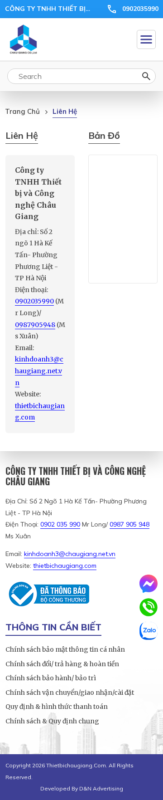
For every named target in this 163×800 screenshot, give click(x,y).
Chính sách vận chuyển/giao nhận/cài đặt (69, 692)
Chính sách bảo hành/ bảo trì (50, 678)
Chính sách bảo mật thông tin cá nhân (65, 649)
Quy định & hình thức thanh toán (56, 706)
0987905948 (35, 325)
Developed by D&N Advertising (81, 788)
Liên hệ (65, 111)
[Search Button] (146, 76)
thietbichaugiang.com (64, 565)
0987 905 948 (129, 524)
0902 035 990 (60, 524)
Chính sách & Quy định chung (52, 721)
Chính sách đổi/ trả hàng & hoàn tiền (62, 664)
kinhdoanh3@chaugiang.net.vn (39, 370)
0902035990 (140, 9)
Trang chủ (22, 111)
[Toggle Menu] (146, 39)
